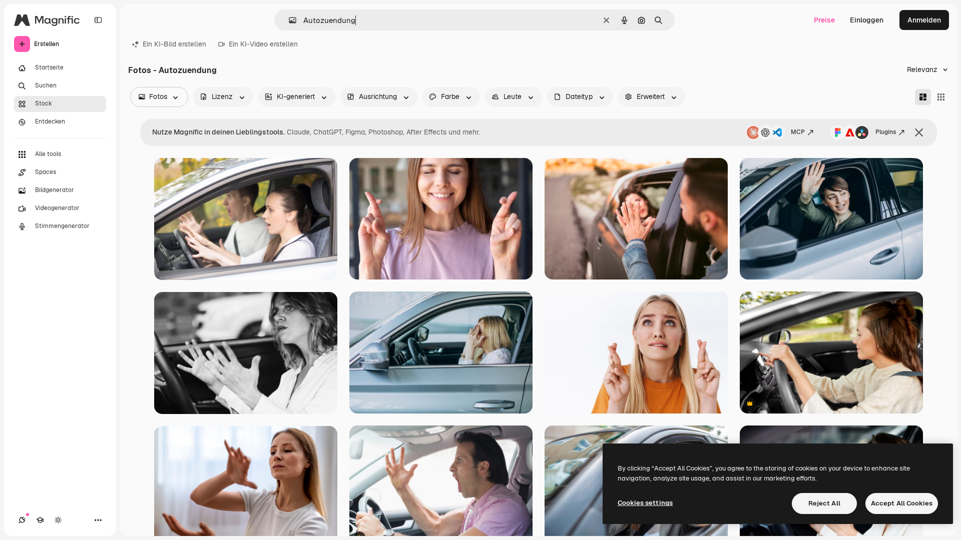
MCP (798, 132)
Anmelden (924, 20)
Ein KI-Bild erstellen (174, 44)
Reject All (824, 503)
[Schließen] (919, 132)
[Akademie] (40, 520)
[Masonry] (923, 97)
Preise (824, 20)
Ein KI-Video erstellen (263, 44)
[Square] (941, 97)
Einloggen (866, 20)
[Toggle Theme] (58, 520)
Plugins (885, 132)
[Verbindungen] (22, 520)
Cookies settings (645, 502)
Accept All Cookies (901, 503)
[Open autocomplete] (288, 20)
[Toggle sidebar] (98, 20)
